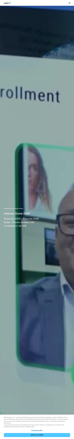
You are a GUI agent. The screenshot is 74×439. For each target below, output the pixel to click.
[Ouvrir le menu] (69, 3)
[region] (37, 427)
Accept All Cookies (37, 435)
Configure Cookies (37, 430)
